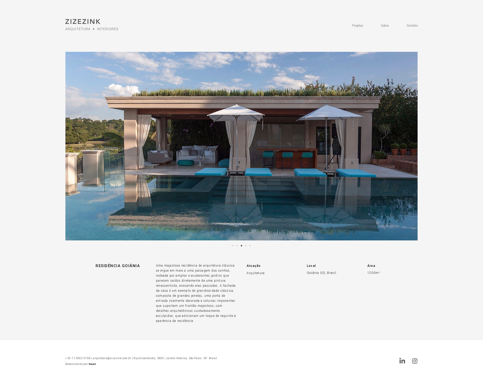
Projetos (357, 25)
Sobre (385, 25)
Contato (412, 25)
